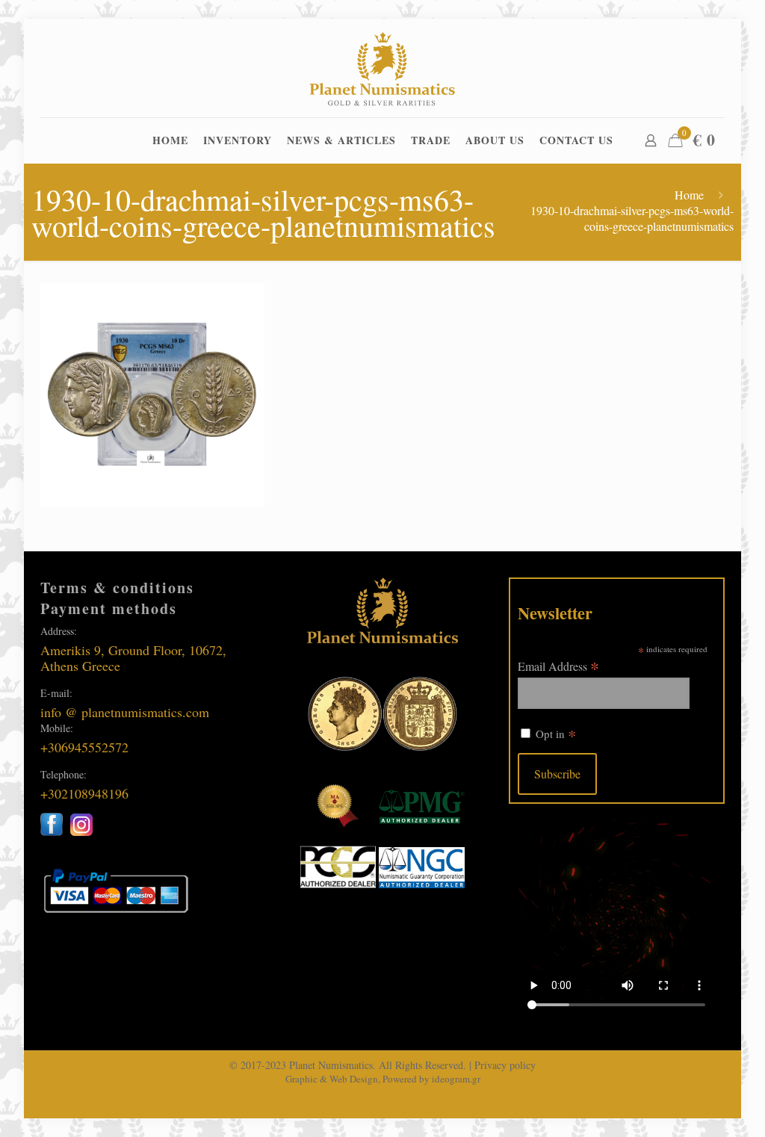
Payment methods (108, 608)
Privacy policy (505, 1065)
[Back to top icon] (693, 1106)
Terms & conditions (117, 587)
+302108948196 (84, 793)
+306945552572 (84, 747)
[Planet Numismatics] (382, 68)
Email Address (558, 665)
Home (689, 194)
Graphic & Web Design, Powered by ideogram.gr (382, 1078)
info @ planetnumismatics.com (124, 712)
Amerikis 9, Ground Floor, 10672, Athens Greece (133, 658)
